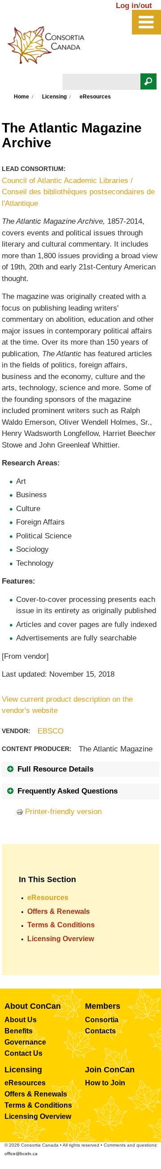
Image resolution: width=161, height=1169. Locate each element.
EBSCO (51, 731)
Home (21, 97)
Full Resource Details (55, 769)
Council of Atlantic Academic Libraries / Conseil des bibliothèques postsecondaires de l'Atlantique (78, 192)
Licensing (54, 97)
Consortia (102, 1020)
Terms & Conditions (61, 925)
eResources (47, 897)
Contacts (100, 1031)
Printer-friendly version (63, 811)
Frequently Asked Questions (67, 791)
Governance (25, 1042)
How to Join (105, 1083)
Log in (127, 5)
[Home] (50, 47)
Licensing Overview (60, 939)
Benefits (18, 1031)
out (146, 5)
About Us (20, 1020)
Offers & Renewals (58, 911)
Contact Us (23, 1053)
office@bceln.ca (21, 1153)
